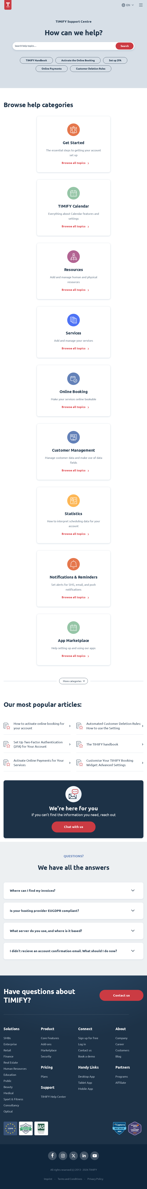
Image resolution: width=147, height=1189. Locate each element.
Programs (121, 1076)
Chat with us (73, 827)
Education (10, 1074)
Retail (7, 1050)
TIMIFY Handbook (36, 60)
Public (7, 1080)
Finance (8, 1056)
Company (121, 1038)
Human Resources (15, 1068)
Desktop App (86, 1076)
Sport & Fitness (13, 1099)
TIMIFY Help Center (53, 1096)
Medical (8, 1093)
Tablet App (85, 1082)
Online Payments (52, 68)
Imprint (48, 1178)
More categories (72, 681)
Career (119, 1044)
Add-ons (46, 1044)
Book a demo (86, 1056)
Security (46, 1056)
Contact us (121, 995)
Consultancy (11, 1105)
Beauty (8, 1087)
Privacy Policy (95, 1178)
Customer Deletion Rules (90, 68)
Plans (44, 1076)
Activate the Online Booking (78, 60)
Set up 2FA (115, 60)
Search (125, 46)
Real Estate (11, 1062)
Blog (118, 1056)
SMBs (7, 1038)
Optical (8, 1111)
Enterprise (10, 1044)
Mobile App (85, 1088)
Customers (122, 1050)
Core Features (50, 1038)
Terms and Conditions (70, 1178)
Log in (82, 1044)
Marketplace (49, 1050)
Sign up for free (88, 1038)
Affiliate (120, 1082)
